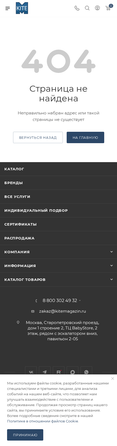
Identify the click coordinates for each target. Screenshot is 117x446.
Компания (17, 252)
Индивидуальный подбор (36, 210)
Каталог (14, 169)
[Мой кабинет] (97, 8)
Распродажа (19, 238)
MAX (72, 372)
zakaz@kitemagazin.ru (62, 311)
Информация (20, 266)
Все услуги (17, 196)
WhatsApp (86, 372)
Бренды (13, 183)
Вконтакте (31, 372)
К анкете (22, 435)
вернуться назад (38, 138)
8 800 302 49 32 (60, 301)
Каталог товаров (25, 279)
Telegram (45, 372)
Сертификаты (20, 224)
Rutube (58, 372)
